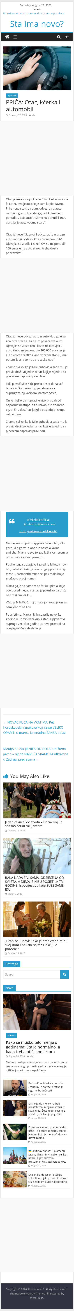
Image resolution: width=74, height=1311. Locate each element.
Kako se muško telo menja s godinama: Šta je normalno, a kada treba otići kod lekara (33, 1046)
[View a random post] (67, 37)
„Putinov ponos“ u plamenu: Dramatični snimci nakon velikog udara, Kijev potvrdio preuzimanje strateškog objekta (47, 1156)
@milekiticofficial (38, 520)
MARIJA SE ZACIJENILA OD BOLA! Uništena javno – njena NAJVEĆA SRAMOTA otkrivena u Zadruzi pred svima (35, 754)
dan (34, 115)
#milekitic (30, 524)
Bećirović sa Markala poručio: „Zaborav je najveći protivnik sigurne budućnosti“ (46, 1086)
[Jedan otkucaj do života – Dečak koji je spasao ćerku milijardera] (37, 785)
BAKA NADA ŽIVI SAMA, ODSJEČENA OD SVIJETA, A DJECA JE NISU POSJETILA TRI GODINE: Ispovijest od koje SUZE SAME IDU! (34, 883)
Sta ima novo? (37, 23)
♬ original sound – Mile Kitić (38, 531)
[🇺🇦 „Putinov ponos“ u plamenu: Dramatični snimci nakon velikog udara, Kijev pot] (15, 1149)
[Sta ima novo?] (7, 37)
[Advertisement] (37, 158)
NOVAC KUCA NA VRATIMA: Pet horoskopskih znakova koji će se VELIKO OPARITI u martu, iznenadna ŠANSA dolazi (34, 727)
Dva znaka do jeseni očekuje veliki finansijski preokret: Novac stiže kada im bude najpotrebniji (48, 1178)
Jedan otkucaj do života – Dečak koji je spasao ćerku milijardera (33, 824)
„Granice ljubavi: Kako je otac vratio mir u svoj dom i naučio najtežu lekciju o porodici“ (36, 945)
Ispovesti (12, 95)
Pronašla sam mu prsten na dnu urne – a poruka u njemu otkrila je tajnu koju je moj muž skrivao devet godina (47, 1132)
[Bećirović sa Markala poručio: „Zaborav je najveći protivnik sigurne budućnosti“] (15, 1081)
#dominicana (46, 524)
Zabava (11, 1035)
